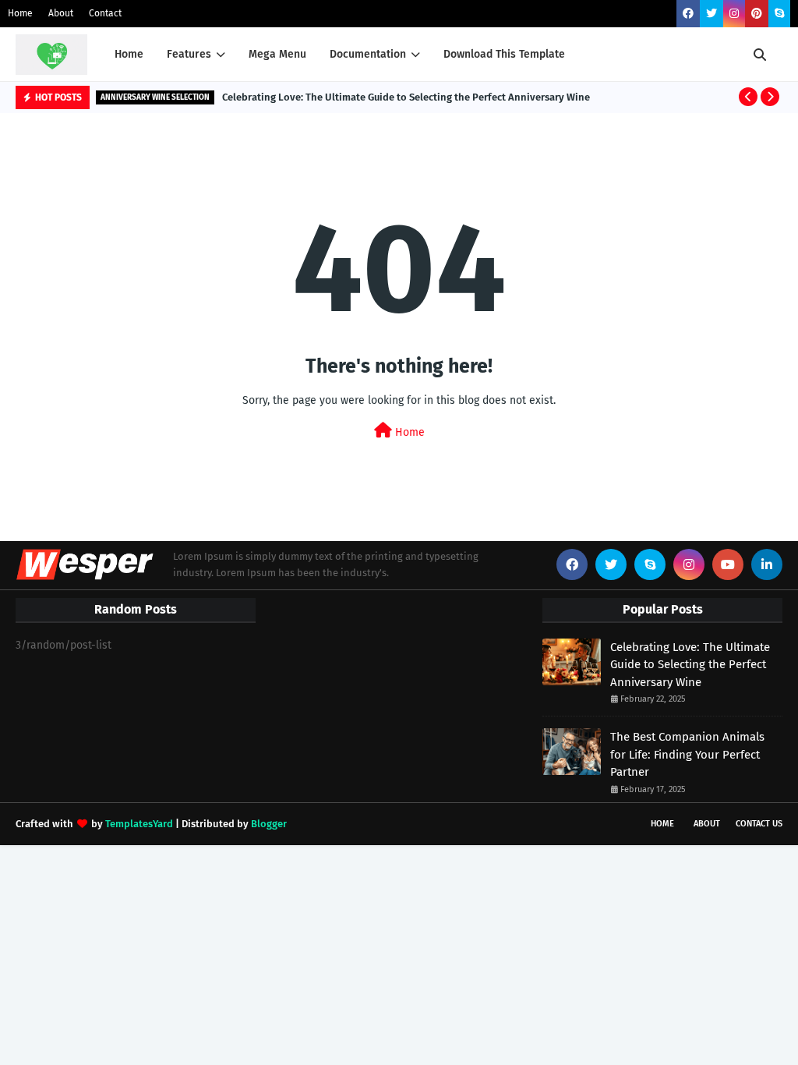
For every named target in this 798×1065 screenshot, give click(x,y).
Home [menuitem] (129, 54)
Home (20, 13)
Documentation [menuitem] (368, 54)
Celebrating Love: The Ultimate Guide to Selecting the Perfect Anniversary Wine (406, 97)
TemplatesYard (139, 824)
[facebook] (688, 13)
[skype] (779, 13)
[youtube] (727, 564)
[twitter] (711, 13)
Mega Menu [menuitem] (277, 54)
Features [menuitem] (189, 54)
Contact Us (759, 824)
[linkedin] (766, 564)
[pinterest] (756, 13)
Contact (105, 13)
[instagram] (734, 13)
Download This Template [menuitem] (504, 54)
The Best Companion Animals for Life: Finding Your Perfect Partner (687, 754)
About (60, 13)
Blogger (269, 824)
